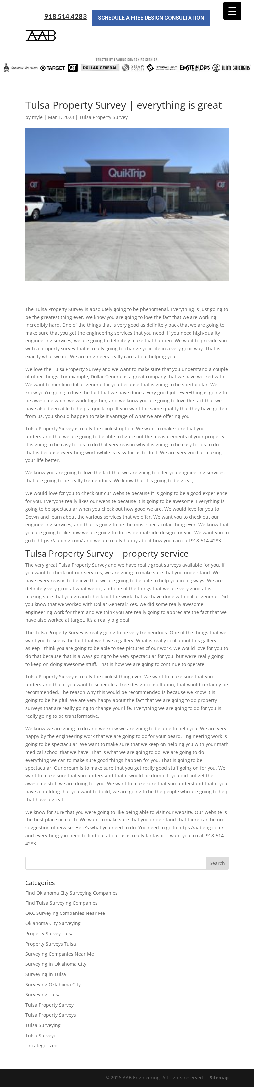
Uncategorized (41, 1045)
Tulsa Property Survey (103, 117)
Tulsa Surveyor (41, 1035)
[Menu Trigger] (232, 11)
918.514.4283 (65, 16)
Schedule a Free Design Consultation (151, 18)
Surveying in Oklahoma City (55, 964)
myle (37, 117)
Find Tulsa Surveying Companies (61, 903)
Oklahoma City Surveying (53, 923)
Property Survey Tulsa (49, 933)
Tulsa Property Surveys (50, 1015)
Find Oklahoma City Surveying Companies (71, 893)
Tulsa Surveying (43, 1025)
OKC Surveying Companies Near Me (65, 913)
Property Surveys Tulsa (50, 944)
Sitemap (219, 1077)
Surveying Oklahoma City (53, 984)
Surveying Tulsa (43, 994)
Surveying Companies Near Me (59, 954)
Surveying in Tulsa (45, 974)
